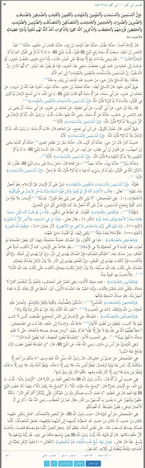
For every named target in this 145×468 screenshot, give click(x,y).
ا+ (54, 463)
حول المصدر (93, 463)
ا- (47, 463)
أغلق (7, 455)
